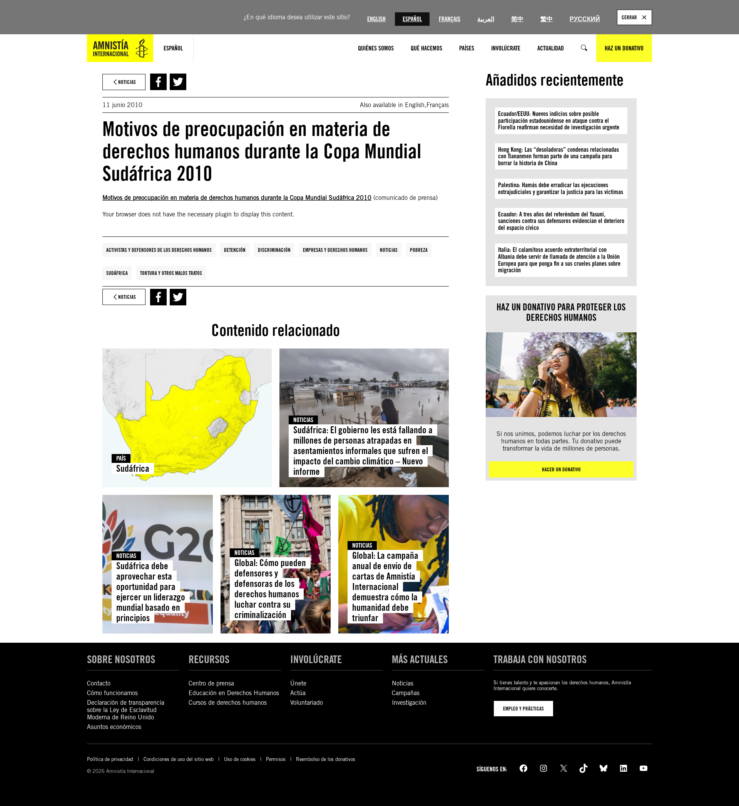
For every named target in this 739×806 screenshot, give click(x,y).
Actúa (298, 693)
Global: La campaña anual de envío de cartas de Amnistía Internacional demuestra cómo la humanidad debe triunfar (385, 586)
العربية (485, 19)
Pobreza (419, 250)
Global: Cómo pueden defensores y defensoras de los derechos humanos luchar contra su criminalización (270, 588)
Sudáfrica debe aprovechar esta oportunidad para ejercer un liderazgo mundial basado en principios (150, 591)
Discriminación (274, 250)
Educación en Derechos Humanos (234, 693)
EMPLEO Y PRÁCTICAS (523, 708)
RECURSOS (209, 659)
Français (449, 19)
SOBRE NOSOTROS (121, 659)
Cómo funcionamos (112, 693)
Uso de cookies (240, 759)
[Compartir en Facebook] (158, 82)
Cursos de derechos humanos (228, 702)
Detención (235, 250)
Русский (585, 19)
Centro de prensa (211, 683)
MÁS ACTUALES (420, 659)
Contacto (98, 683)
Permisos (276, 759)
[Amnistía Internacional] (120, 48)
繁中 (546, 19)
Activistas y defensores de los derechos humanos (159, 250)
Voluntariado (306, 702)
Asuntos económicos (114, 727)
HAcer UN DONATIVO (561, 469)
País (121, 458)
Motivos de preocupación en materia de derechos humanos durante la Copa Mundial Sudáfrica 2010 (236, 197)
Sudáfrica (117, 273)
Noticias (389, 250)
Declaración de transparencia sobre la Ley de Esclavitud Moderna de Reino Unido (125, 710)
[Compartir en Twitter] (178, 82)
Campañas (406, 693)
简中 (517, 19)
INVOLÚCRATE (316, 659)
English (376, 19)
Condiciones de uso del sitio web (179, 759)
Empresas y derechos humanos (335, 250)
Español (412, 19)
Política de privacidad (110, 759)
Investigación (409, 702)
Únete (298, 683)
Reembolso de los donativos (325, 759)
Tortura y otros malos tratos (171, 273)
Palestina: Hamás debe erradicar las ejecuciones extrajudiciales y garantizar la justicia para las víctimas (560, 188)
